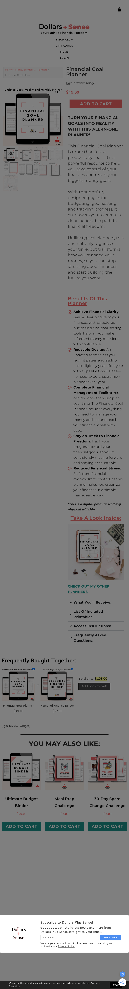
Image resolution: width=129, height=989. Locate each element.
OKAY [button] (116, 985)
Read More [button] (14, 986)
